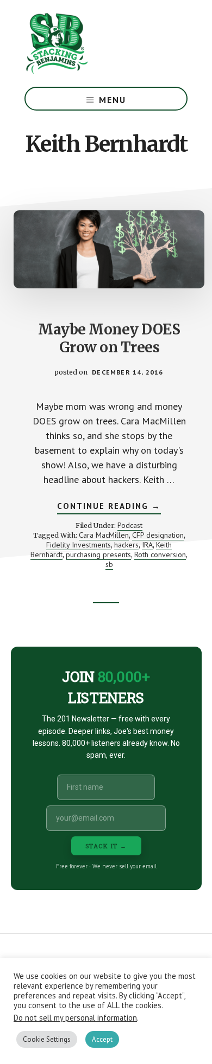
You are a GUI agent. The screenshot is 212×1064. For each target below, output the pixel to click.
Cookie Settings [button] (47, 1039)
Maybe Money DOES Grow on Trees (109, 338)
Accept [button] (102, 1039)
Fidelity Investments (78, 545)
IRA (147, 545)
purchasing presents (98, 554)
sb (109, 564)
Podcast (129, 525)
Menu (112, 99)
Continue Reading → (109, 507)
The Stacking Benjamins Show (92, 43)
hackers (126, 545)
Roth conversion (160, 554)
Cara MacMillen (104, 535)
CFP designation (158, 535)
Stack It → (106, 846)
